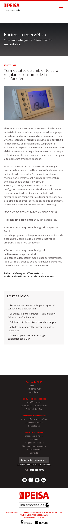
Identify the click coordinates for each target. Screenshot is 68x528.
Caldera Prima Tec (34, 409)
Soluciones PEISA (34, 388)
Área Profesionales (34, 422)
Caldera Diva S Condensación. (34, 405)
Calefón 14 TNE (34, 402)
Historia (33, 385)
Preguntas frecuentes (34, 442)
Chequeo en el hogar (34, 436)
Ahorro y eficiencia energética (34, 419)
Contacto (34, 453)
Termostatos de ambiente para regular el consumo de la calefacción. (31, 307)
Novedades (34, 392)
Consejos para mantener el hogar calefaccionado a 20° (27, 337)
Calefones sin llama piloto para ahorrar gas (33, 322)
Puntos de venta (34, 449)
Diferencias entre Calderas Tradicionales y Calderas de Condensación (32, 315)
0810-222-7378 (36, 470)
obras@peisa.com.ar (34, 517)
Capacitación (34, 426)
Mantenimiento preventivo (34, 446)
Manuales (34, 439)
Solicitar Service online (32, 460)
